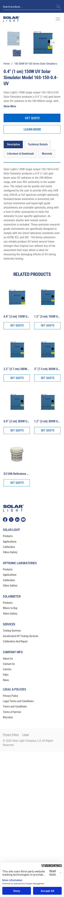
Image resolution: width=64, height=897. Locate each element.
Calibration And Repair (15, 641)
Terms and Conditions (15, 706)
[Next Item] (53, 42)
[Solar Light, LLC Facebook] (5, 519)
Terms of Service (12, 712)
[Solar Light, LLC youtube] (23, 519)
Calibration (9, 547)
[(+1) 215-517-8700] (58, 7)
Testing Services (12, 630)
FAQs (6, 674)
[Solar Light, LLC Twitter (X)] (11, 519)
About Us (8, 658)
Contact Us (9, 664)
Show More (10, 106)
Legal (25, 734)
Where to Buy (10, 608)
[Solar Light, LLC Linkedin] (17, 519)
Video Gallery (10, 552)
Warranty (8, 717)
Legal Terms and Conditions (18, 701)
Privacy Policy (10, 696)
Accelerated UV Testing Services (20, 636)
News (6, 680)
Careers (7, 669)
